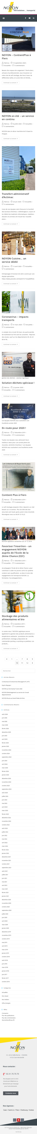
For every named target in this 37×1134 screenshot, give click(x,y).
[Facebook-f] (14, 1120)
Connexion (5, 1013)
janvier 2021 (5, 896)
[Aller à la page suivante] (32, 663)
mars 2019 (5, 949)
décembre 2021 (6, 857)
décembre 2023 (6, 778)
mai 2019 (4, 942)
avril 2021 (4, 885)
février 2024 (5, 771)
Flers (17, 1110)
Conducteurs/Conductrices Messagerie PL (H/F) (16, 682)
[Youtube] (29, 18)
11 (22, 663)
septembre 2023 (6, 789)
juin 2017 (4, 974)
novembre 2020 (6, 903)
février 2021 (5, 892)
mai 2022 (4, 839)
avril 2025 (4, 739)
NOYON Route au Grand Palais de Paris (13, 698)
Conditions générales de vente (18, 1128)
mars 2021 (5, 889)
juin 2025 (4, 736)
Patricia (6, 63)
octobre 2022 (6, 825)
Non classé (5, 996)
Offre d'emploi (6, 1003)
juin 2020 (4, 917)
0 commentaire (20, 65)
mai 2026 (4, 721)
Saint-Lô (11, 1110)
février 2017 (5, 978)
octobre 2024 (6, 753)
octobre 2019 (6, 939)
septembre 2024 (6, 757)
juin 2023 (4, 800)
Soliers (31, 1110)
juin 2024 (4, 760)
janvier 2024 (5, 775)
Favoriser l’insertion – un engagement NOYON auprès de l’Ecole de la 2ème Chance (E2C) (16, 551)
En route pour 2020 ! (14, 428)
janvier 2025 (5, 746)
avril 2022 (4, 842)
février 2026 (5, 728)
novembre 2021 (6, 860)
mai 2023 (4, 803)
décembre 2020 (6, 899)
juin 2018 (4, 964)
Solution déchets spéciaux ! (18, 382)
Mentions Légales (25, 1127)
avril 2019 (4, 946)
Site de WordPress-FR (8, 1020)
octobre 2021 (6, 864)
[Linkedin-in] (22, 1120)
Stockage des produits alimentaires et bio (15, 617)
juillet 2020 (5, 914)
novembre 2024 (6, 750)
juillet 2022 (5, 832)
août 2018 (5, 960)
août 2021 (5, 871)
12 (27, 663)
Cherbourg (24, 1110)
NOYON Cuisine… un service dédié (14, 260)
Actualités (7, 65)
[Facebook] (25, 18)
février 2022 (5, 850)
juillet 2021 (5, 875)
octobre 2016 (6, 981)
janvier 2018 (5, 971)
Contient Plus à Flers (14, 495)
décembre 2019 (6, 932)
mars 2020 (5, 924)
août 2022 (5, 828)
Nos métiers (5, 999)
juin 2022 (4, 835)
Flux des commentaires (8, 1018)
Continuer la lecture (11, 82)
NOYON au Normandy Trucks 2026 (12, 689)
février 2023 (5, 814)
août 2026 (5, 714)
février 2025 (5, 743)
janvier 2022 (5, 853)
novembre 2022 (6, 821)
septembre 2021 (6, 867)
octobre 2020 (6, 907)
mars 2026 (5, 725)
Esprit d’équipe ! (6, 685)
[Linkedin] (33, 18)
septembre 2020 (6, 910)
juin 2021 (4, 878)
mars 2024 (5, 768)
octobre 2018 (6, 956)
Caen (5, 1110)
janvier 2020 (5, 928)
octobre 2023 (6, 785)
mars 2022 (5, 846)
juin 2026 (4, 718)
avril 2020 (4, 921)
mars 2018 (5, 967)
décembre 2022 (6, 817)
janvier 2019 (5, 953)
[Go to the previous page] (7, 659)
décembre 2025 (6, 732)
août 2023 (5, 793)
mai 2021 (4, 882)
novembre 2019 (6, 935)
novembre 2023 (6, 782)
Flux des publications (8, 1015)
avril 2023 (4, 807)
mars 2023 (5, 810)
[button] (3, 18)
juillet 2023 (5, 796)
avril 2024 (4, 764)
